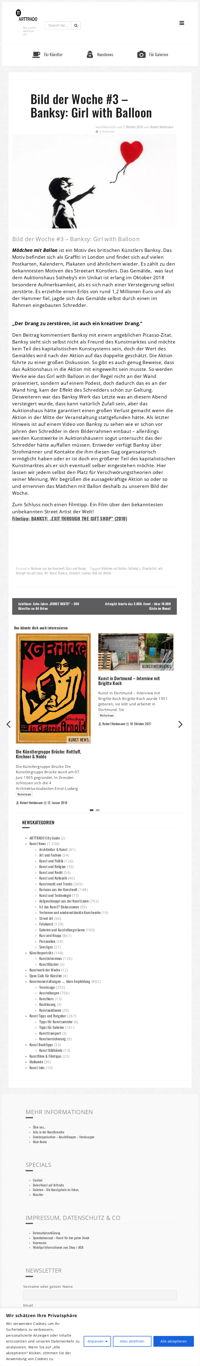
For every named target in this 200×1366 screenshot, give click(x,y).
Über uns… (39, 1127)
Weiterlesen (24, 794)
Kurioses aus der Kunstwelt (48, 568)
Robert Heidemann (161, 127)
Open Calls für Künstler (46, 975)
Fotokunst (46, 923)
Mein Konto (40, 1142)
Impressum (39, 1242)
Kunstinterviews (50, 958)
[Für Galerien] (152, 45)
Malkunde (36, 1061)
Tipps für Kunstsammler (56, 1021)
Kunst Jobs (37, 1067)
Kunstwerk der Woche (45, 969)
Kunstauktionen (50, 1010)
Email (28, 1305)
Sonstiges (46, 946)
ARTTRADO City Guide (45, 837)
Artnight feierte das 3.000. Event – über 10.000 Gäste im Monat (138, 606)
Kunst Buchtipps (41, 1044)
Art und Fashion (50, 855)
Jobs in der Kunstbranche (48, 1132)
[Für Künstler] (47, 45)
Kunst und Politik (51, 860)
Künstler (38, 1194)
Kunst (53, 573)
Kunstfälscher (49, 964)
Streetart (74, 573)
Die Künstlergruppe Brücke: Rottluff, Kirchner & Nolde (48, 754)
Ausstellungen (49, 992)
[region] (100, 1337)
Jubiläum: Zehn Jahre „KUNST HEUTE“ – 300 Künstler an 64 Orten (48, 606)
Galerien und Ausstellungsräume (62, 929)
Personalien (47, 941)
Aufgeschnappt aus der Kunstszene (64, 900)
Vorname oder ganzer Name (48, 1286)
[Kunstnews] (100, 45)
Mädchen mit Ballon (114, 568)
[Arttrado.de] (26, 15)
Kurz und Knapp (76, 568)
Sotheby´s (134, 568)
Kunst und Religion (52, 866)
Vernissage (47, 987)
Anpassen (96, 1341)
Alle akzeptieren (173, 1341)
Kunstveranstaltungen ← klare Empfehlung (60, 981)
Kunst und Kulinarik (53, 878)
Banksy (62, 573)
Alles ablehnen (132, 1341)
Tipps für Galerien (51, 1027)
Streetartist (149, 568)
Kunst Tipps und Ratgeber (48, 1015)
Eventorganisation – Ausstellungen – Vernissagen (63, 1137)
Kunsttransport (50, 1033)
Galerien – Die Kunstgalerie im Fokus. (56, 1189)
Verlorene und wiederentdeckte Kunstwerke (69, 912)
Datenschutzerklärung (46, 1233)
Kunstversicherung (52, 1038)
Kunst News (38, 843)
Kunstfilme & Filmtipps (45, 1056)
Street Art (46, 918)
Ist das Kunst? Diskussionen (59, 906)
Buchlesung (47, 1004)
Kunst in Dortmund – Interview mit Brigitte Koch (129, 680)
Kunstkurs (46, 998)
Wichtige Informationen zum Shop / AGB (58, 1247)
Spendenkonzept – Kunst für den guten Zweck (61, 1238)
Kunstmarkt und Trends (55, 883)
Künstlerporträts (41, 952)
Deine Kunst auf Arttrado (48, 1185)
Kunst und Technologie (55, 895)
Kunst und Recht (51, 872)
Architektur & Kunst (53, 849)
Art (46, 573)
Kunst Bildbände (50, 1050)
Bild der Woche (101, 573)
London (86, 573)
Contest (38, 1180)
